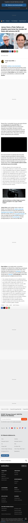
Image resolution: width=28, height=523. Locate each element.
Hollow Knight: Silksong (6, 448)
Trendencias (3, 498)
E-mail (17, 51)
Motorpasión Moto (17, 491)
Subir (23, 465)
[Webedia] (5, 466)
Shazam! (10, 274)
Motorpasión (16, 489)
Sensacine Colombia (18, 512)
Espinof (15, 483)
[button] (10, 61)
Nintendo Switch (5, 441)
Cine (7, 305)
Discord (25, 428)
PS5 (15, 444)
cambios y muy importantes (14, 66)
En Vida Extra (5, 198)
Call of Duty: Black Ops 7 (19, 448)
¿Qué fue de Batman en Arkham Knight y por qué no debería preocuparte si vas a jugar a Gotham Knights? (14, 201)
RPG (3, 20)
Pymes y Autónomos (18, 500)
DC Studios (16, 305)
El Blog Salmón (17, 498)
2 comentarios (5, 51)
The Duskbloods (14, 20)
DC (11, 305)
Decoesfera (3, 500)
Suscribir (24, 419)
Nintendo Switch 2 (18, 441)
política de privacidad (17, 421)
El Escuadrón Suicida (19, 213)
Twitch (20, 428)
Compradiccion (4, 501)
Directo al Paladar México (6, 514)
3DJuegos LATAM (17, 508)
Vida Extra (16, 474)
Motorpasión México (18, 514)
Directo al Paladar (4, 489)
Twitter (12, 51)
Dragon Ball (3, 446)
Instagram (15, 428)
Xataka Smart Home (5, 478)
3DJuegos (16, 472)
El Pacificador (16, 216)
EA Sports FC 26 (5, 451)
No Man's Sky (17, 446)
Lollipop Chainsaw (18, 209)
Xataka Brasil (3, 510)
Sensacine (16, 481)
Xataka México (4, 508)
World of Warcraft (22, 20)
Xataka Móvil (3, 474)
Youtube (12, 428)
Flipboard (15, 51)
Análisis (16, 439)
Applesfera (3, 476)
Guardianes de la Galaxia (7, 212)
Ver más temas (5, 455)
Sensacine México (17, 510)
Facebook (10, 51)
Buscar (26, 460)
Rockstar (7, 20)
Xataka (2, 472)
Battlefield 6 (17, 451)
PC (2, 444)
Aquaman (18, 271)
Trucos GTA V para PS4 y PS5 (15, 409)
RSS (17, 428)
